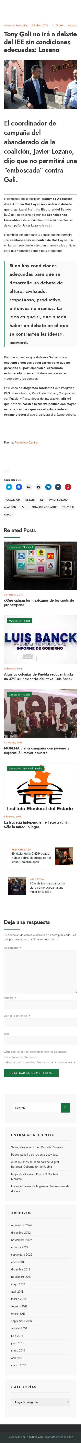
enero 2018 (18, 1313)
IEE (41, 500)
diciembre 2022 (21, 1232)
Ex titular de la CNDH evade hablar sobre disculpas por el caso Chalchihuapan (31, 856)
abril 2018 (17, 1291)
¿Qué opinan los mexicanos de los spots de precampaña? (39, 603)
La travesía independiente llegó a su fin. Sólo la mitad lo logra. (37, 825)
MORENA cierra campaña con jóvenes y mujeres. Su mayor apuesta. (36, 751)
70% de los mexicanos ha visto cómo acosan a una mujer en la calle (47, 886)
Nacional (28, 547)
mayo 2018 (18, 1284)
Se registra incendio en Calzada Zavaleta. (37, 1147)
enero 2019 (18, 1262)
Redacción (22, 25)
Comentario (12, 947)
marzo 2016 (18, 1365)
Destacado (14, 547)
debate (30, 500)
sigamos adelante (44, 507)
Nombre (10, 997)
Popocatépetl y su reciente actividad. (34, 1154)
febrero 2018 (19, 1306)
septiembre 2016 (21, 1321)
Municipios (15, 621)
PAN (23, 507)
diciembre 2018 (20, 1269)
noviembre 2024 (21, 1225)
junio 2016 (17, 1343)
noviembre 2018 (21, 1276)
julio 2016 (17, 1335)
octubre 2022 (19, 1247)
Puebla (26, 621)
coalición (13, 500)
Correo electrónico (17, 1015)
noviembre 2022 (21, 1240)
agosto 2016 (19, 1328)
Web (6, 1033)
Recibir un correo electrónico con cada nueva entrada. (41, 1062)
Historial (72, 25)
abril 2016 (17, 1358)
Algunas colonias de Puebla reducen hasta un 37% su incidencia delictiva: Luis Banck (38, 677)
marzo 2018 (18, 1298)
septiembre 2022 (21, 1254)
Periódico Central (26, 442)
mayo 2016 (18, 1350)
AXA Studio (33, 1436)
